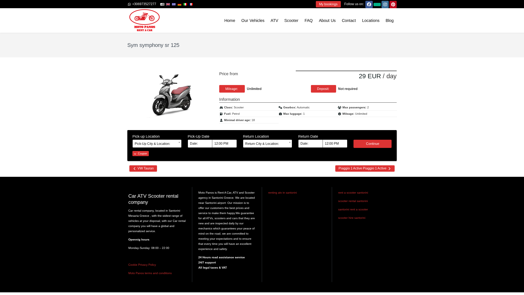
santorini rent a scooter (353, 209)
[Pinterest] (393, 4)
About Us (327, 20)
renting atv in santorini (282, 192)
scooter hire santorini (351, 217)
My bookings (328, 4)
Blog (390, 20)
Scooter (291, 20)
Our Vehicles (252, 20)
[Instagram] (385, 4)
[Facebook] (369, 4)
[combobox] (157, 144)
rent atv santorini (279, 200)
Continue (372, 143)
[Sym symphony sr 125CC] (170, 95)
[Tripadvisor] (377, 4)
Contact (349, 20)
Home (229, 20)
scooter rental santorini (353, 201)
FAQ (309, 20)
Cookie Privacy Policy (142, 264)
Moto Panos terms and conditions (150, 273)
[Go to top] (517, 289)
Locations (370, 20)
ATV (274, 20)
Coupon (142, 153)
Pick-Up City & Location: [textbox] (152, 143)
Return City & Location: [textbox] (262, 143)
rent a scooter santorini (353, 192)
